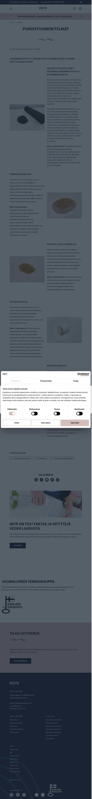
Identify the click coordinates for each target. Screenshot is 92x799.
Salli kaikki (75, 423)
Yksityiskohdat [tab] (46, 381)
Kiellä (16, 423)
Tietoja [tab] (75, 381)
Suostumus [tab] (15, 381)
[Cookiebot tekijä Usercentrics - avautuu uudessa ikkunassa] (79, 374)
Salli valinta (45, 423)
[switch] (34, 413)
